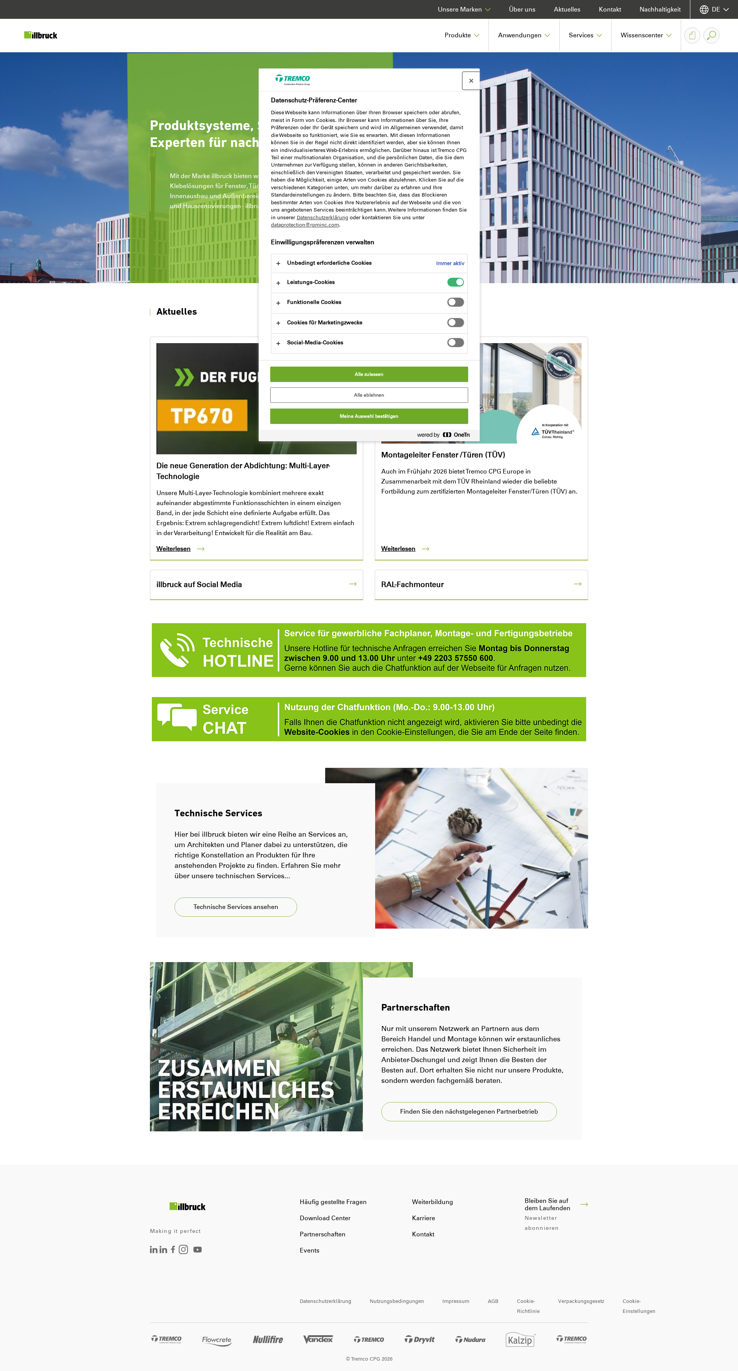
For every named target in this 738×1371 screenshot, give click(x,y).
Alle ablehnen (369, 395)
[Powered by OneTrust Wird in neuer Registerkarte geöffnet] (446, 436)
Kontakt (610, 9)
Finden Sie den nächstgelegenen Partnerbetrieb (469, 1111)
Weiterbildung (432, 1202)
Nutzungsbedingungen (397, 1301)
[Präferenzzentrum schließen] (471, 80)
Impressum (455, 1301)
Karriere (423, 1218)
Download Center (325, 1218)
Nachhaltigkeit (660, 9)
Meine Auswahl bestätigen (369, 416)
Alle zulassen (369, 374)
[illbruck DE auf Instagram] (183, 1252)
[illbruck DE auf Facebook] (173, 1251)
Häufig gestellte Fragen (333, 1202)
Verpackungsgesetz (581, 1301)
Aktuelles (567, 9)
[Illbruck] (46, 35)
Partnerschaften (323, 1234)
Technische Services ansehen (235, 907)
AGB (493, 1301)
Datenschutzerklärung (325, 1301)
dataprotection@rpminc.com (305, 225)
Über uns (522, 9)
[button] (462, 35)
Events (309, 1250)
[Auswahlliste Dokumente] (692, 35)
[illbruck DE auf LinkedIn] (154, 1251)
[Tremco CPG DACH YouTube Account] (197, 1255)
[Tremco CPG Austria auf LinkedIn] (163, 1251)
